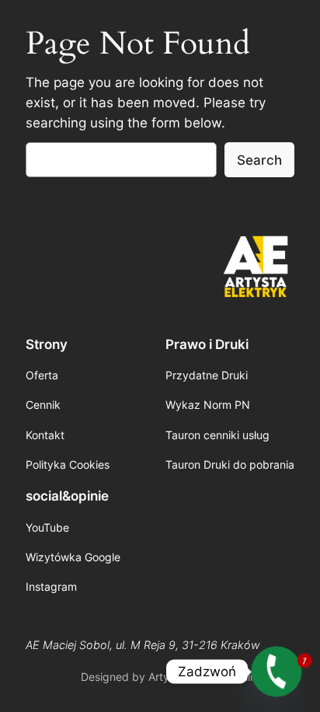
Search (259, 160)
